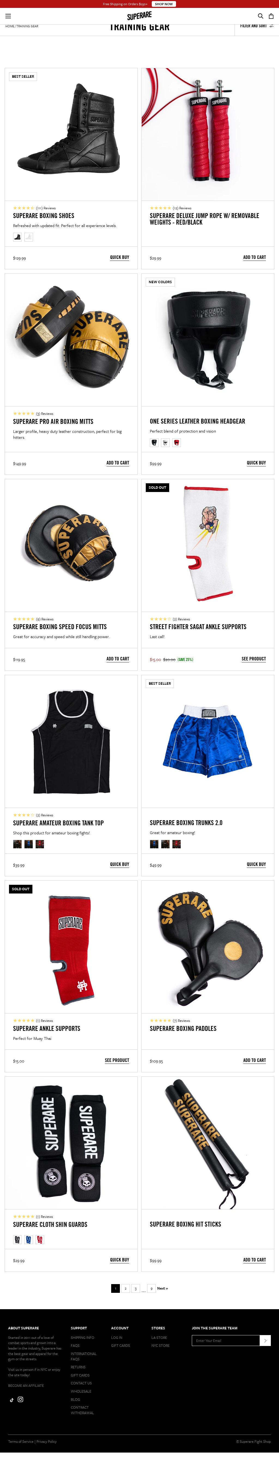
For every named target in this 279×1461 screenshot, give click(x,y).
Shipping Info (82, 1337)
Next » (162, 1288)
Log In (116, 1337)
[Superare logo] (139, 16)
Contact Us (81, 1383)
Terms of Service (21, 1441)
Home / (10, 26)
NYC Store (160, 1345)
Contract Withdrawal (82, 1410)
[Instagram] (20, 1400)
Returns (78, 1367)
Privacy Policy (47, 1441)
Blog (75, 1399)
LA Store (159, 1337)
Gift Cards (80, 1375)
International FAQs (84, 1356)
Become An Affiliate (26, 1385)
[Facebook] (11, 1400)
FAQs (75, 1345)
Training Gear (27, 26)
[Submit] (265, 1340)
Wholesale (81, 1391)
